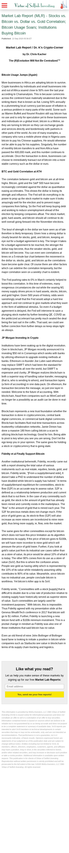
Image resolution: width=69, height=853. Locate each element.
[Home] (34, 5)
